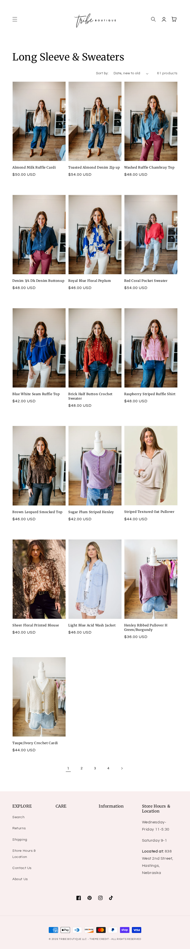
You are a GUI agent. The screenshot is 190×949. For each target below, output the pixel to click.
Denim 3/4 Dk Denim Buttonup (38, 281)
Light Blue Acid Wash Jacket (92, 625)
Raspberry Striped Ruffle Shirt (150, 394)
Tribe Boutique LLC (73, 939)
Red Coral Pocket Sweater (145, 281)
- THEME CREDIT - (100, 939)
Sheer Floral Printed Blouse (35, 625)
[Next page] (121, 768)
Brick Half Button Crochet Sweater (90, 396)
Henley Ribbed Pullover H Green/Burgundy (145, 627)
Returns (19, 828)
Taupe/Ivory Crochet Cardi (35, 743)
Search (18, 817)
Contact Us (22, 868)
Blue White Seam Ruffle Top (36, 394)
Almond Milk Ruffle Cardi (34, 167)
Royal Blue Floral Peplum (89, 281)
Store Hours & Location (24, 854)
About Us (20, 879)
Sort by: (102, 73)
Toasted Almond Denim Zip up (94, 167)
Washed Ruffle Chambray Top (149, 167)
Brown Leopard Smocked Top (37, 512)
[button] (14, 19)
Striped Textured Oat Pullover (149, 512)
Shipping (19, 839)
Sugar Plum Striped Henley (91, 512)
